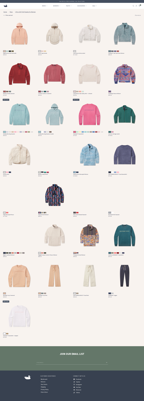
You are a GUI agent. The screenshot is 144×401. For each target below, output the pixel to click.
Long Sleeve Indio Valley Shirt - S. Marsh (82, 93)
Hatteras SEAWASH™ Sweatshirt (116, 255)
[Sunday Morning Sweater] (19, 114)
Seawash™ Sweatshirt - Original (10, 335)
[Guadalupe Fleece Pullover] (124, 74)
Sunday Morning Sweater (9, 134)
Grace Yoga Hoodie (42, 53)
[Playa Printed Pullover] (54, 195)
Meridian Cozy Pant (42, 295)
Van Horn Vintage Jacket (114, 134)
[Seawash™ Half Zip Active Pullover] (124, 33)
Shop (11, 12)
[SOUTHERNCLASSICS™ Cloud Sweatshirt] (124, 154)
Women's (56, 6)
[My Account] (136, 6)
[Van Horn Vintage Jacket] (124, 114)
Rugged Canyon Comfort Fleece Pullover (47, 255)
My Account (44, 379)
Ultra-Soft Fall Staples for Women (25, 12)
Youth (68, 6)
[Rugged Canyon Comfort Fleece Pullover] (54, 235)
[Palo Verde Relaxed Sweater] (89, 195)
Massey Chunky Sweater (9, 93)
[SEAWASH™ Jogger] (124, 275)
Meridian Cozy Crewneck (9, 295)
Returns (43, 382)
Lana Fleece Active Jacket (79, 53)
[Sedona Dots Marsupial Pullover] (89, 154)
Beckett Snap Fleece (43, 174)
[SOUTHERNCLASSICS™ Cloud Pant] (89, 275)
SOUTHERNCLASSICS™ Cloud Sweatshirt (117, 174)
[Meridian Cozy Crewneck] (19, 275)
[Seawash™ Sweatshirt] (89, 114)
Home (5, 12)
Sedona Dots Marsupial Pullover (80, 174)
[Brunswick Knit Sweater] (124, 195)
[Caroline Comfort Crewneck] (54, 74)
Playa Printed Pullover (43, 214)
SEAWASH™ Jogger (112, 295)
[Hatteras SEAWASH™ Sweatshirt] (124, 235)
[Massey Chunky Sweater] (19, 74)
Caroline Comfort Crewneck (44, 93)
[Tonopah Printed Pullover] (89, 235)
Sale (93, 6)
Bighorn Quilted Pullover (9, 255)
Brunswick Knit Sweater (114, 214)
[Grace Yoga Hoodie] (54, 33)
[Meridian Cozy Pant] (54, 275)
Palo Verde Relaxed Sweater (80, 214)
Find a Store (44, 392)
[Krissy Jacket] (19, 154)
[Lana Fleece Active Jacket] (89, 33)
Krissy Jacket (6, 174)
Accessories (81, 6)
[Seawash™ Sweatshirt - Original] (19, 316)
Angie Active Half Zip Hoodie (9, 53)
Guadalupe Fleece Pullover (114, 93)
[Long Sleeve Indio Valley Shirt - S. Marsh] (89, 74)
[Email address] (106, 363)
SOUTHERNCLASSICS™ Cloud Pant (81, 295)
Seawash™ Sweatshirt (78, 134)
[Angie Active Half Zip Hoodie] (19, 33)
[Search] (133, 6)
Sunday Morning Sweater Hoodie (46, 134)
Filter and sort (9, 15)
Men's (44, 6)
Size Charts (44, 384)
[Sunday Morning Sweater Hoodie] (54, 114)
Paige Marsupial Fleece (8, 214)
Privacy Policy (44, 389)
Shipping (43, 387)
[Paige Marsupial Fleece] (19, 195)
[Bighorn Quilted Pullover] (19, 235)
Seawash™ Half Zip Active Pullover (116, 53)
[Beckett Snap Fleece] (54, 154)
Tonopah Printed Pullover (79, 255)
